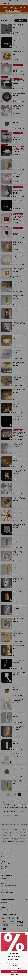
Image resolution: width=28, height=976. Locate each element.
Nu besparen (14, 971)
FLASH (14, 968)
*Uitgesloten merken (14, 974)
